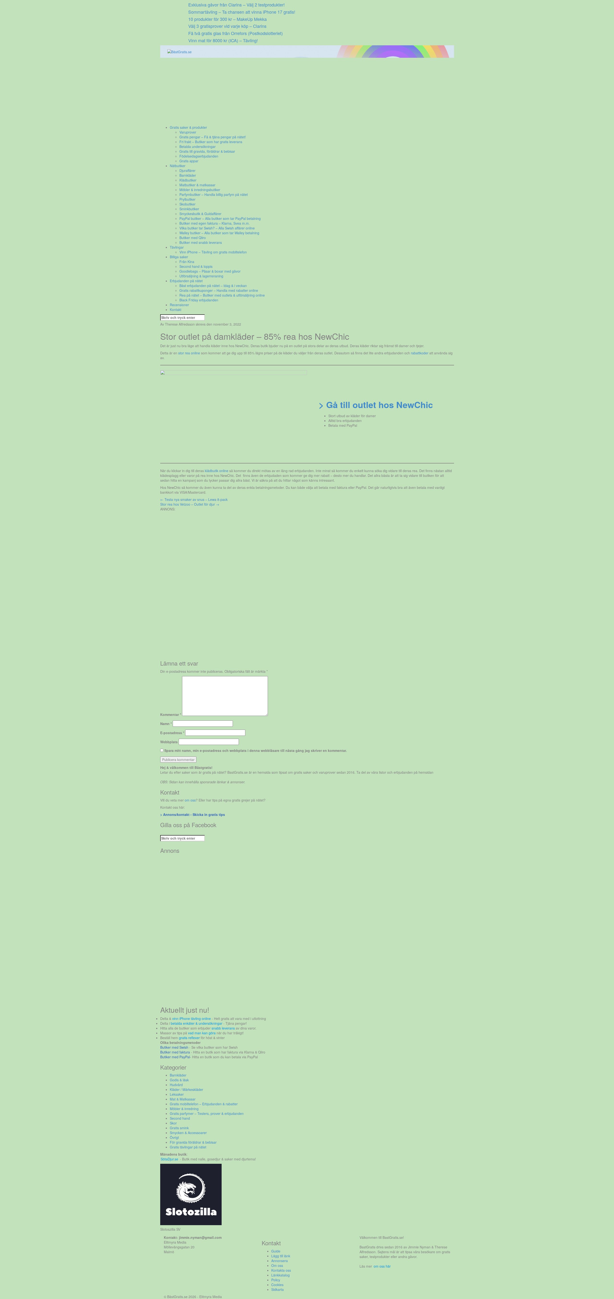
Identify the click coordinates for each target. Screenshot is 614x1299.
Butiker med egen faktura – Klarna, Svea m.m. (214, 223)
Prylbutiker (187, 199)
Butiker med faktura (175, 1052)
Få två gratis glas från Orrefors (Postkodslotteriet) (235, 33)
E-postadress (172, 732)
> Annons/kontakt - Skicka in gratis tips (192, 814)
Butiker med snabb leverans (200, 242)
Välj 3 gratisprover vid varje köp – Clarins (227, 26)
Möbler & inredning (184, 1108)
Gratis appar (188, 160)
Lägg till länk (280, 1255)
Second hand (180, 1118)
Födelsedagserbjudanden (198, 156)
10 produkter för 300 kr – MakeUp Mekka (227, 19)
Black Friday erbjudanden (198, 300)
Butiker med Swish (174, 1047)
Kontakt (175, 309)
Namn (166, 723)
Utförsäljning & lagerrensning (201, 276)
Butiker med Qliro (192, 237)
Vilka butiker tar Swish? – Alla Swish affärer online (217, 228)
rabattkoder (419, 353)
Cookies (277, 1284)
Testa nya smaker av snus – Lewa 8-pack (194, 499)
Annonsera (279, 1260)
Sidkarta (277, 1289)
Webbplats (169, 741)
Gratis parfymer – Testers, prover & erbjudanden (207, 1113)
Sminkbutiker (189, 208)
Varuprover (187, 132)
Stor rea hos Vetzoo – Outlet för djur (189, 504)
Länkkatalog (280, 1275)
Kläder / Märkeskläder (186, 1089)
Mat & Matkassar (182, 1099)
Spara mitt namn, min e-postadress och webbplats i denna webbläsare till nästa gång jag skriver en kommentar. (255, 750)
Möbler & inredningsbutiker (199, 189)
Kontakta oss (281, 1270)
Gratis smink (179, 1127)
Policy (275, 1279)
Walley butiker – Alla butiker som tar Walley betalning (219, 232)
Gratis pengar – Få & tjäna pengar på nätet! (212, 137)
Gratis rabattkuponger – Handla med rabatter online (218, 290)
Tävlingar (177, 247)
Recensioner (179, 304)
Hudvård (176, 1084)
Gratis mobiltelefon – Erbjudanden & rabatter (204, 1103)
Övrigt (174, 1137)
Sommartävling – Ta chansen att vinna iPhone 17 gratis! (241, 12)
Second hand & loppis (196, 266)
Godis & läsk (179, 1079)
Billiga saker (179, 256)
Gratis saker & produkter (188, 127)
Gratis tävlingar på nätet (188, 1147)
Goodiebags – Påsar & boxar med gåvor (210, 271)
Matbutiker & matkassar (197, 184)
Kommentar (170, 714)
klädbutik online (216, 470)
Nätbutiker (177, 165)
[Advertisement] (304, 91)
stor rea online (189, 353)
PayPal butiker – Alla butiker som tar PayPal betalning (220, 218)
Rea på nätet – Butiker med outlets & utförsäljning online (222, 295)
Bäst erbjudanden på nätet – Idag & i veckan (213, 285)
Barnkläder (187, 175)
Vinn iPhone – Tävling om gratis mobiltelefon (213, 252)
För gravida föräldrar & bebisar (193, 1142)
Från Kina (186, 261)
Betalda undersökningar (197, 146)
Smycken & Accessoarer (188, 1132)
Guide (275, 1251)
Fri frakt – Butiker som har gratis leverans (210, 141)
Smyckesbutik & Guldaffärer (200, 213)
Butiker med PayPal (175, 1056)
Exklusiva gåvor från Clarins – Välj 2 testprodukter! (236, 4)
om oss (190, 800)
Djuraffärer (187, 170)
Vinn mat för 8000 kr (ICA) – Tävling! (223, 40)
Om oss (277, 1265)
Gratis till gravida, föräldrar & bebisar (207, 151)
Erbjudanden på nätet (186, 280)
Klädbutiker (187, 180)
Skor (173, 1123)
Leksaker (177, 1094)
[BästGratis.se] (179, 51)
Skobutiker (187, 204)
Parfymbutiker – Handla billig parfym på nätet (213, 194)
